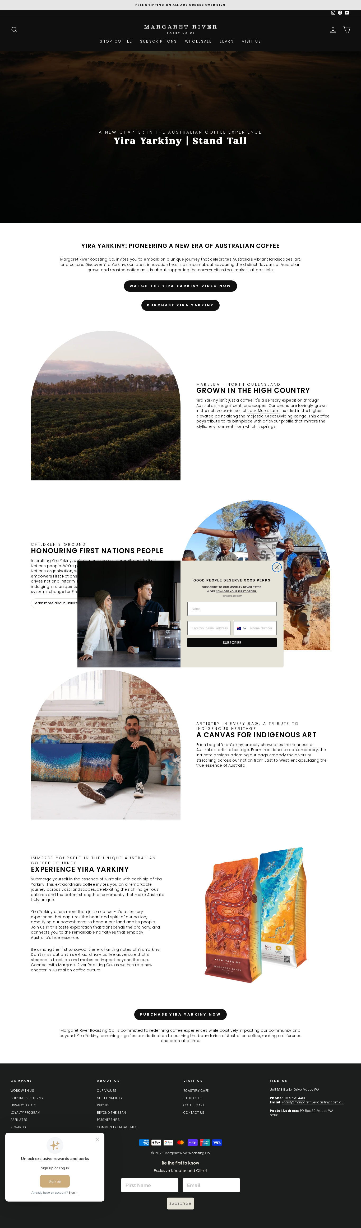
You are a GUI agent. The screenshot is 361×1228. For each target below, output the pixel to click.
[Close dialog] (276, 567)
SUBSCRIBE (232, 642)
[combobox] (241, 628)
